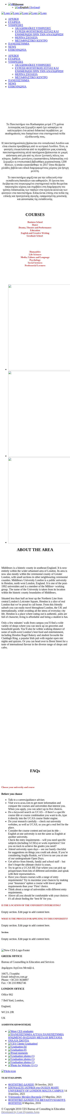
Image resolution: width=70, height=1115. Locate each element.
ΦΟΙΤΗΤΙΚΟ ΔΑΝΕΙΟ (21, 1084)
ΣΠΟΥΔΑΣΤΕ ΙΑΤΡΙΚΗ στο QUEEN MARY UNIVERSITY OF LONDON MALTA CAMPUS (36, 1089)
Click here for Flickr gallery (27, 1071)
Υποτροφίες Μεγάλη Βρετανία (24, 1096)
